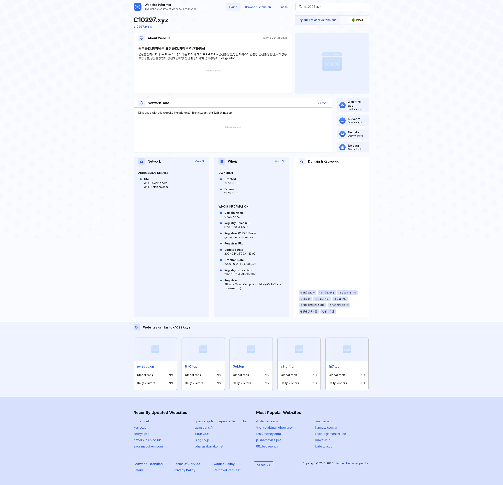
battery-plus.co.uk (147, 440)
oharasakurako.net (209, 446)
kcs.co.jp (140, 427)
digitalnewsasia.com (270, 421)
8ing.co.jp (202, 440)
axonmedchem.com (148, 446)
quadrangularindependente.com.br (220, 421)
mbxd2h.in (322, 440)
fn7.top (334, 366)
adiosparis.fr (204, 427)
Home (233, 7)
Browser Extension (258, 7)
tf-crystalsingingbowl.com (275, 427)
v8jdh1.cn (288, 366)
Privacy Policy (184, 470)
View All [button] (322, 102)
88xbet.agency (267, 446)
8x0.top (191, 366)
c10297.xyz (141, 26)
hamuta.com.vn (326, 427)
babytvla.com (325, 446)
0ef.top (238, 366)
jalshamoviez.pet (268, 440)
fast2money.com (268, 434)
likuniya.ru (202, 434)
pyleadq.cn (145, 366)
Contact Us (263, 464)
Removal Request (227, 470)
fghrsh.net (141, 421)
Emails (283, 7)
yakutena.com (325, 421)
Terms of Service (187, 464)
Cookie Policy (224, 464)
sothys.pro (142, 434)
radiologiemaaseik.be (330, 434)
